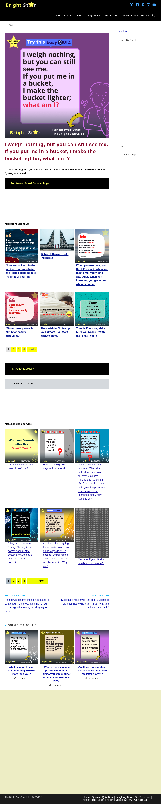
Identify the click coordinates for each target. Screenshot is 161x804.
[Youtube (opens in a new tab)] (154, 5)
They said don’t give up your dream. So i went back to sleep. (55, 332)
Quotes (96, 797)
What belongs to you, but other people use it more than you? (21, 670)
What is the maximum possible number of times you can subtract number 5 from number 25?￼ (57, 674)
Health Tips (89, 799)
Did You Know (142, 797)
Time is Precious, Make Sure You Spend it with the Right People (90, 332)
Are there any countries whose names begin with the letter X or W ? (92, 670)
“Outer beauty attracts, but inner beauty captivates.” (20, 332)
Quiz (11, 25)
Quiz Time (107, 797)
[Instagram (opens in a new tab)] (148, 5)
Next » (32, 349)
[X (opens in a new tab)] (131, 5)
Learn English (105, 799)
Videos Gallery (124, 799)
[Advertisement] (57, 205)
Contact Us (140, 799)
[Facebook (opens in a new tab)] (137, 5)
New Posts (123, 31)
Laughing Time (124, 797)
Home (86, 797)
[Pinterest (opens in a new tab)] (143, 5)
